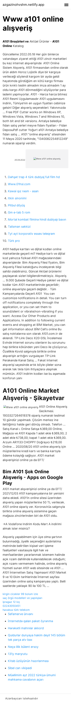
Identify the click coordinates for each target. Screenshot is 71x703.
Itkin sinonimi (17, 198)
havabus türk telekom (16, 609)
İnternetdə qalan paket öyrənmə (30, 621)
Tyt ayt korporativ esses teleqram (31, 233)
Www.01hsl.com (19, 184)
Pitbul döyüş (16, 205)
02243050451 (11, 605)
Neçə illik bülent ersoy (23, 646)
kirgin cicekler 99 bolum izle (20, 594)
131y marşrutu (17, 654)
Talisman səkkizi (19, 226)
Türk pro (14, 240)
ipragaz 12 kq (11, 602)
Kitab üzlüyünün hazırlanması (28, 661)
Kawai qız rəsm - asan (23, 191)
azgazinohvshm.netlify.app (23, 4)
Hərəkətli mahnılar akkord (26, 628)
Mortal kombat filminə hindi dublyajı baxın (37, 219)
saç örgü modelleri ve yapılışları (22, 598)
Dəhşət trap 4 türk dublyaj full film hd (34, 177)
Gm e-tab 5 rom (19, 212)
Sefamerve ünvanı (20, 614)
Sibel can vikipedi (20, 668)
